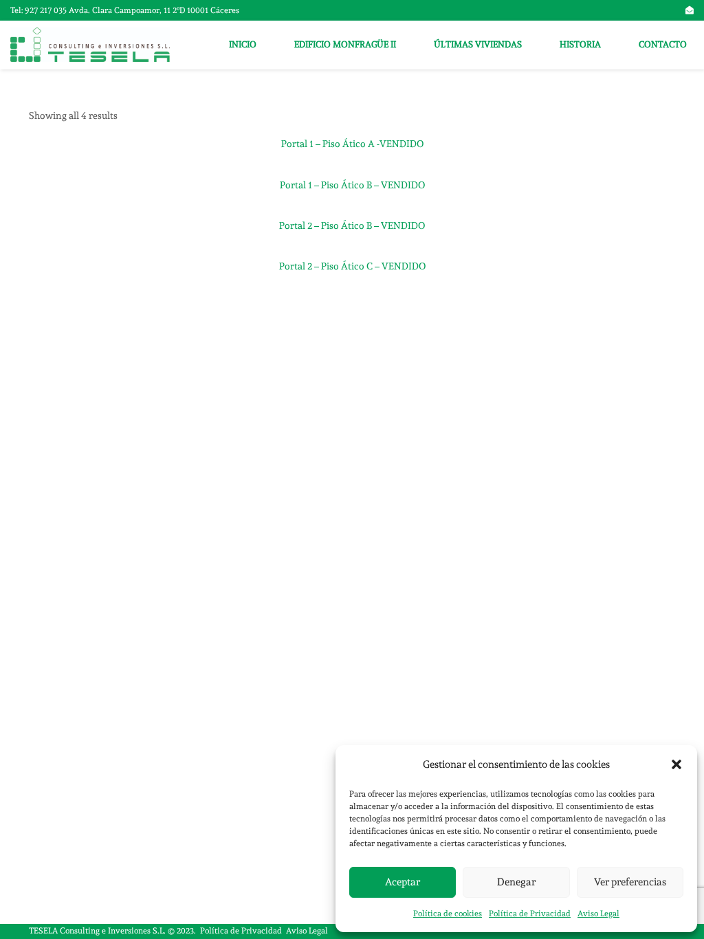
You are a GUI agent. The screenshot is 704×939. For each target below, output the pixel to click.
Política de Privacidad (530, 913)
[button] (676, 764)
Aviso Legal (598, 913)
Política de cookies (447, 913)
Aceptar (402, 882)
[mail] (689, 10)
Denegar (516, 882)
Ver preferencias (630, 882)
